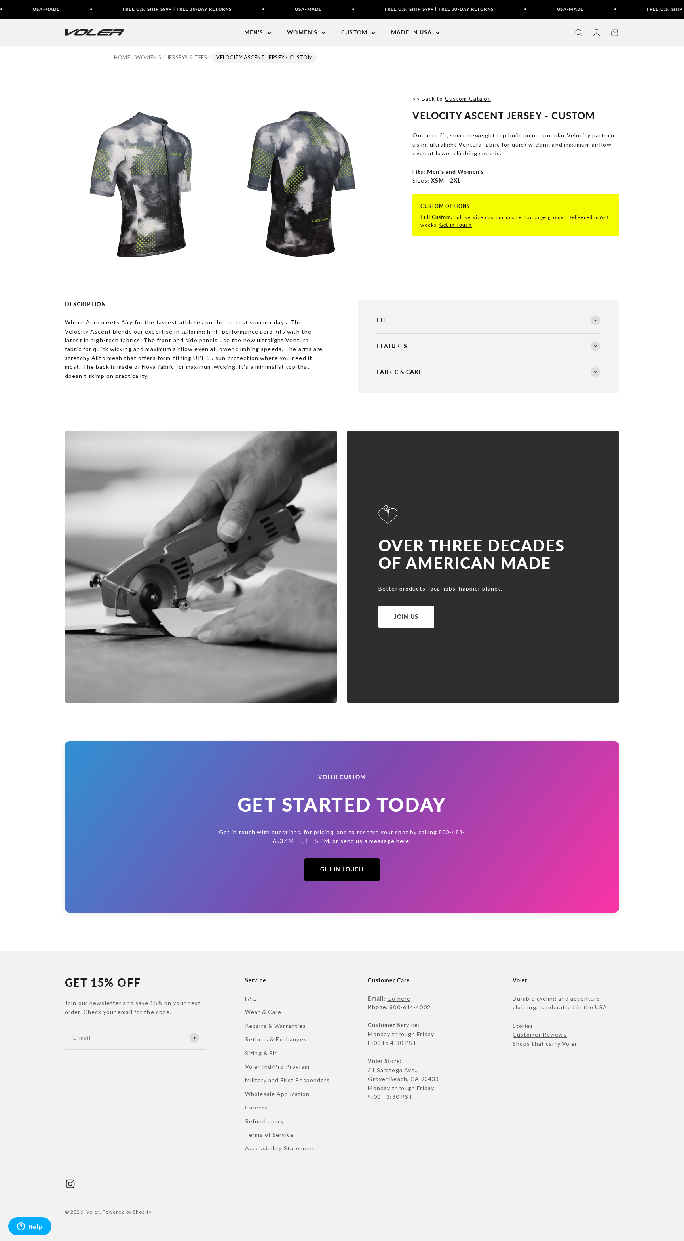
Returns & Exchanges (276, 1039)
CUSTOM (354, 32)
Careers (256, 1107)
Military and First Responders (287, 1080)
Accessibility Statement (280, 1148)
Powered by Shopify (127, 1212)
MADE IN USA (411, 32)
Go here (398, 998)
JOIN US (406, 616)
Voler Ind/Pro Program (277, 1066)
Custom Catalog (468, 98)
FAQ (251, 998)
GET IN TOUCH (341, 869)
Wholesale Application (277, 1093)
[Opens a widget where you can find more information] (29, 1227)
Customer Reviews (540, 1034)
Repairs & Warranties (275, 1025)
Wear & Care (263, 1011)
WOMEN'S (302, 32)
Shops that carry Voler (545, 1043)
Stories (523, 1025)
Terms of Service (269, 1134)
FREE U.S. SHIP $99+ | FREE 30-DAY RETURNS (139, 8)
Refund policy (265, 1121)
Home (122, 57)
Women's (148, 57)
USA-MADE (270, 8)
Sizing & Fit (261, 1053)
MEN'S (254, 32)
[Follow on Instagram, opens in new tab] (70, 1183)
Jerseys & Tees (187, 57)
